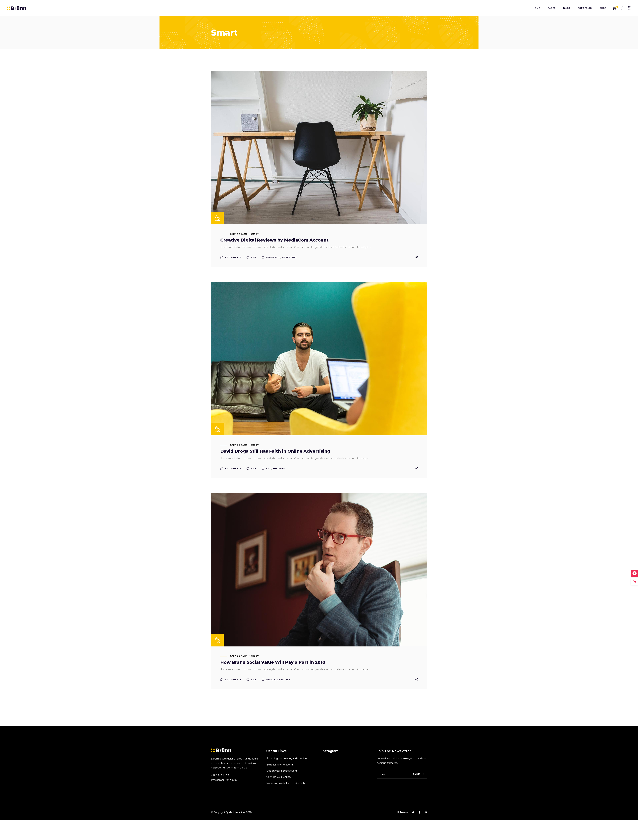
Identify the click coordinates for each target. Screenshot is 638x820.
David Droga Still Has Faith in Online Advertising (275, 451)
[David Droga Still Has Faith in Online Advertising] (319, 358)
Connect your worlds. (278, 776)
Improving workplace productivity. (286, 783)
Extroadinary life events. (280, 764)
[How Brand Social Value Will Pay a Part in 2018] (319, 569)
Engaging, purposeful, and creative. (286, 758)
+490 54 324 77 (220, 775)
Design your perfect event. (282, 770)
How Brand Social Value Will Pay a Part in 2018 (272, 662)
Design (270, 679)
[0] (614, 8)
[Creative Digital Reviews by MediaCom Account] (319, 147)
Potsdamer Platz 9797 (224, 779)
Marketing (289, 257)
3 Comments (233, 257)
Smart (255, 234)
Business (278, 468)
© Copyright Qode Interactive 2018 (231, 812)
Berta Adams (239, 234)
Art (268, 468)
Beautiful (273, 257)
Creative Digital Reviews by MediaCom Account (274, 240)
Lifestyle (283, 679)
